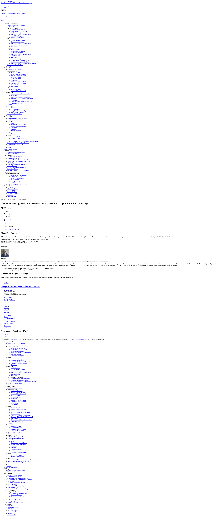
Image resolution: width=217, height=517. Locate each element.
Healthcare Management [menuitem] (17, 32)
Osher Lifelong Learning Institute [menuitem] (16, 152)
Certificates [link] (10, 48)
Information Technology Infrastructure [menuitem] (21, 34)
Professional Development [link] (11, 117)
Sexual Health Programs (17, 430)
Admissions (10, 345)
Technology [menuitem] (14, 132)
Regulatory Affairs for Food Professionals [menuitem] (22, 98)
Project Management (16, 449)
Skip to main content (6, 1)
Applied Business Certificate (11, 229)
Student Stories (11, 508)
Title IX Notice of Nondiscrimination (14, 320)
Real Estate (14, 365)
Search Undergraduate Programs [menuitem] (16, 25)
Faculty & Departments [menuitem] (17, 181)
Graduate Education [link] (9, 68)
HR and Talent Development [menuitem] (18, 126)
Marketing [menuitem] (13, 129)
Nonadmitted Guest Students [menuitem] (15, 65)
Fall (5, 223)
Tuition (6, 219)
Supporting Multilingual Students (16, 482)
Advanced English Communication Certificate (19, 479)
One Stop (6, 6)
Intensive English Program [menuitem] (14, 156)
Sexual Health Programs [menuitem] (17, 112)
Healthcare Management (17, 351)
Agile (12, 441)
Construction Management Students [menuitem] (20, 60)
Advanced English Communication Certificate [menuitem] (19, 161)
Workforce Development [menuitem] (10, 149)
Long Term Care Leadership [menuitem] (18, 83)
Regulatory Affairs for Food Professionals (22, 417)
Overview (10, 505)
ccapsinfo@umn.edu (9, 300)
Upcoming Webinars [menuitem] (16, 137)
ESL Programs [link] (8, 155)
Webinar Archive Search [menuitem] (17, 138)
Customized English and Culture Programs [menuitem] (18, 170)
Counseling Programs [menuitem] (16, 109)
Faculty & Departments (17, 499)
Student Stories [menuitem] (11, 190)
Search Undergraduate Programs (16, 343)
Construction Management (18, 348)
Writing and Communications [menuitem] (19, 133)
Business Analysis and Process (19, 443)
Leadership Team (12, 510)
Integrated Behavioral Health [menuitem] (18, 81)
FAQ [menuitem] (8, 146)
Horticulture (14, 398)
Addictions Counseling (17, 391)
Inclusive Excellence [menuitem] (12, 193)
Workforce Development (10, 467)
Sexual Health (14, 403)
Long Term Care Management (19, 363)
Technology (14, 450)
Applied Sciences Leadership (18, 392)
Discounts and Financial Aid (15, 463)
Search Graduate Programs (14, 388)
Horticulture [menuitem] (14, 80)
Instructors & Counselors (17, 496)
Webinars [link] (9, 135)
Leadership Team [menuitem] (12, 192)
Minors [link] (9, 39)
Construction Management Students (20, 378)
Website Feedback (9, 323)
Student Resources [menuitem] (12, 166)
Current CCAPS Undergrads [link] (15, 59)
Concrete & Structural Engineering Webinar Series (24, 459)
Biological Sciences (16, 395)
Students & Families (16, 495)
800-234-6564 (8, 299)
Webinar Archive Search (17, 456)
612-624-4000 (8, 297)
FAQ (8, 464)
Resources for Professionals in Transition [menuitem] (18, 143)
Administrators (15, 498)
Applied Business (15, 368)
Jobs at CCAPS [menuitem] (11, 196)
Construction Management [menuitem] (18, 29)
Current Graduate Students (14, 432)
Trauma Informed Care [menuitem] (17, 103)
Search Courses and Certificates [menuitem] (15, 120)
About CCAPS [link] (8, 186)
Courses (9, 423)
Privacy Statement (71, 339)
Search (3, 10)
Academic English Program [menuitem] (14, 158)
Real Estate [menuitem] (14, 46)
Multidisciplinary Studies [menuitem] (17, 37)
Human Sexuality (15, 414)
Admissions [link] (10, 106)
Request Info (7, 16)
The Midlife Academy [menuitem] (13, 153)
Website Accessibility (9, 321)
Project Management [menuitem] (16, 130)
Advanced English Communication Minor (18, 478)
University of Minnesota (16, 339)
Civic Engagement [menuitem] (16, 78)
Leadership (14, 446)
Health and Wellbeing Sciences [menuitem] (19, 31)
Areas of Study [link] (11, 121)
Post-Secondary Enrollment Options (17, 502)
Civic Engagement (16, 397)
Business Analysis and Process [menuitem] (19, 124)
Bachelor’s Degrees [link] (12, 28)
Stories (9, 384)
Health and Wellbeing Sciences (19, 349)
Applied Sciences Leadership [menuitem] (18, 74)
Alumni (6, 317)
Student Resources (12, 484)
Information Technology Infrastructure (21, 352)
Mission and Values (12, 507)
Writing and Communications (19, 452)
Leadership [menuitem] (14, 127)
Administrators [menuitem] (15, 179)
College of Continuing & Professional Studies (13, 13)
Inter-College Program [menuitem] (17, 36)
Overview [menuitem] (10, 187)
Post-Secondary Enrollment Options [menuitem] (17, 184)
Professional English (12, 487)
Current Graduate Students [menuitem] (14, 114)
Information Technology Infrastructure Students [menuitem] (23, 63)
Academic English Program (14, 476)
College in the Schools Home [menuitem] (19, 175)
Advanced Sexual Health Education (20, 412)
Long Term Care (15, 374)
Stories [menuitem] (9, 66)
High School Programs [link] (10, 172)
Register (6, 283)
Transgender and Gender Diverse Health (21, 420)
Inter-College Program (17, 354)
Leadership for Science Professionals (21, 415)
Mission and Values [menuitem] (12, 189)
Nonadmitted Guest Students (15, 383)
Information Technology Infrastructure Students (23, 381)
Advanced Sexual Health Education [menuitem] (20, 94)
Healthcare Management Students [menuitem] (20, 62)
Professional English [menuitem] (12, 169)
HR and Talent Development (18, 444)
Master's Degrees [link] (12, 71)
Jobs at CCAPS (11, 515)
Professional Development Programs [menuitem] (17, 118)
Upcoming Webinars (16, 455)
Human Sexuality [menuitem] (15, 95)
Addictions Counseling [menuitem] (17, 72)
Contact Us (10, 513)
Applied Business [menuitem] (15, 49)
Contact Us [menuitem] (10, 195)
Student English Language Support (16, 485)
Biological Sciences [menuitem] (16, 77)
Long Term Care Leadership (18, 401)
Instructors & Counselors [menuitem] (17, 178)
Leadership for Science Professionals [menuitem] (21, 97)
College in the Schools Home (19, 493)
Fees (10, 219)
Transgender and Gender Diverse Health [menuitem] (21, 101)
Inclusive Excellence (9, 318)
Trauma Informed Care (17, 421)
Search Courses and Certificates (15, 438)
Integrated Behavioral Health (18, 400)
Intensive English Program (14, 475)
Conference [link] (10, 140)
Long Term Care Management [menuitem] (19, 45)
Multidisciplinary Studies (17, 355)
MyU (5, 7)
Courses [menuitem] (9, 104)
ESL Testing (10, 481)
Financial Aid (7, 315)
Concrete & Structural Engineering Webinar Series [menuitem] (24, 141)
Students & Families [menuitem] (16, 176)
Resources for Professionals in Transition (18, 461)
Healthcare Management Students (20, 380)
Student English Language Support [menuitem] (16, 167)
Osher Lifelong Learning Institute (16, 470)
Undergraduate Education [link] (11, 23)
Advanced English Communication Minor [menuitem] (18, 159)
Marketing (13, 447)
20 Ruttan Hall (8, 290)
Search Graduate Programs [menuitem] (14, 69)
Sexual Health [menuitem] (14, 85)
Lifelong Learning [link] (9, 150)
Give (5, 18)
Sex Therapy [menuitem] (14, 86)
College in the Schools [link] (13, 173)
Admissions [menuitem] (10, 26)
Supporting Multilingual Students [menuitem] (16, 164)
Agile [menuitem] (12, 123)
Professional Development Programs (17, 437)
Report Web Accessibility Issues (83, 339)
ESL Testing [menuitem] (10, 163)
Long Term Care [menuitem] (15, 55)
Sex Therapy (14, 404)
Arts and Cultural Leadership (18, 394)
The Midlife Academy (13, 472)
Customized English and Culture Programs (18, 489)
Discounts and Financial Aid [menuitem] (15, 144)
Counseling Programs (16, 427)
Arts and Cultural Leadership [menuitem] (18, 75)
